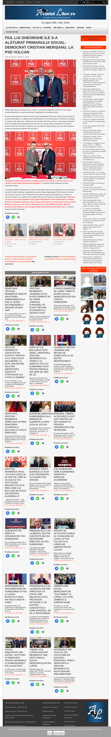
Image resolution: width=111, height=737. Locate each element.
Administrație (25, 27)
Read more (59, 733)
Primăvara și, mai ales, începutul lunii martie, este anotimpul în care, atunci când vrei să (64, 608)
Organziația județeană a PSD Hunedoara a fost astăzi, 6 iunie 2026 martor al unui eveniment (65, 307)
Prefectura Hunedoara (50, 707)
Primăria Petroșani (70, 703)
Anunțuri (80, 27)
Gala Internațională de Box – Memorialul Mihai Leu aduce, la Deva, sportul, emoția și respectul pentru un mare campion (94, 203)
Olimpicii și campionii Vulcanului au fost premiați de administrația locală (94, 121)
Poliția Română (47, 711)
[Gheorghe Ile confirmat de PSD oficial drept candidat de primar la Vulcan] (16, 230)
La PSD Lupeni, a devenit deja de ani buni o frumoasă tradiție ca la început (15, 671)
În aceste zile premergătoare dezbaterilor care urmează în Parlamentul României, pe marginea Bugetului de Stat (39, 619)
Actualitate (11, 27)
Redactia (29, 2)
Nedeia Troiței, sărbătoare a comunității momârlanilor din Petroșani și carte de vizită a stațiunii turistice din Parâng (92, 260)
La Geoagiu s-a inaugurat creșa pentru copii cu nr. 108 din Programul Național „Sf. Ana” (94, 145)
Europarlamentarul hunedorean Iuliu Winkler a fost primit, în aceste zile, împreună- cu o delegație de (40, 430)
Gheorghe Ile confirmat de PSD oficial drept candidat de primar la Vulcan (15, 239)
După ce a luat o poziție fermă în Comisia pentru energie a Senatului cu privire (39, 318)
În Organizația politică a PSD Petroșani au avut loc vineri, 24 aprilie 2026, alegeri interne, (64, 435)
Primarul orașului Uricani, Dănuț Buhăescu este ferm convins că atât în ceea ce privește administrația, (40, 485)
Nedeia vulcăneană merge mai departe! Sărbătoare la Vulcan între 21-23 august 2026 (93, 246)
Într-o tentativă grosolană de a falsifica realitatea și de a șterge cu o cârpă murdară (16, 544)
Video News (69, 27)
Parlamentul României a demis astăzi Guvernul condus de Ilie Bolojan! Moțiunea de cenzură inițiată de (15, 438)
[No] (108, 732)
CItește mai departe (14, 321)
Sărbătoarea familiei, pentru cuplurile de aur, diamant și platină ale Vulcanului (92, 138)
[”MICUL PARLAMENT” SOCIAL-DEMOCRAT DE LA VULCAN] (40, 230)
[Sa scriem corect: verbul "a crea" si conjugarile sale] (87, 320)
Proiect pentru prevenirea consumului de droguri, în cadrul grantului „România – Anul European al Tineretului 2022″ (20, 259)
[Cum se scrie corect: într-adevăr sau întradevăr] (100, 320)
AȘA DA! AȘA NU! (12, 32)
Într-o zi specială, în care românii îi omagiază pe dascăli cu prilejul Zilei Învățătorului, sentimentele (15, 383)
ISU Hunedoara (69, 726)
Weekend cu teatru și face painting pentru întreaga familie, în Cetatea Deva (94, 157)
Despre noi (20, 2)
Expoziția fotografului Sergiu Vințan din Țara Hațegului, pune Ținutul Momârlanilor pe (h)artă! (94, 252)
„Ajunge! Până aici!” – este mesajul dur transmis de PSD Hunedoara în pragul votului (15, 501)
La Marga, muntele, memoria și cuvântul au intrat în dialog (93, 75)
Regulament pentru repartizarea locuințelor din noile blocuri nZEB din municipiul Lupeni (94, 61)
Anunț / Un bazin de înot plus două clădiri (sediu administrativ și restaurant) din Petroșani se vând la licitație (94, 234)
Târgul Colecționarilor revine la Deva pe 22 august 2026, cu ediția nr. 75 (93, 227)
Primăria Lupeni (69, 711)
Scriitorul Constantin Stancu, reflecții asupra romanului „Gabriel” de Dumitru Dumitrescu (94, 132)
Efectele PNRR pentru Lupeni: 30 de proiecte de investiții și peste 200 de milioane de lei (94, 196)
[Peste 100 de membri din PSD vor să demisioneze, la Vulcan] (64, 230)
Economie (47, 27)
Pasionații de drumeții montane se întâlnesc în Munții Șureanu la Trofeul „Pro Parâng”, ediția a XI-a (94, 69)
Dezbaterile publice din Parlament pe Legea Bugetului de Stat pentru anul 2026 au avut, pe (15, 608)
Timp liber (57, 27)
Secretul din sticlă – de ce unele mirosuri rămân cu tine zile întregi (94, 173)
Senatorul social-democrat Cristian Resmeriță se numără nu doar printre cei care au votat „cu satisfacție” (39, 380)
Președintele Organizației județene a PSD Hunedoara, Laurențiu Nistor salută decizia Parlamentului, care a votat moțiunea (64, 367)
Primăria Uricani (69, 721)
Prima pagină (10, 2)
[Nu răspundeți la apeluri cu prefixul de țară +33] (87, 306)
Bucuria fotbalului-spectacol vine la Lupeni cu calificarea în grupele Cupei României (94, 151)
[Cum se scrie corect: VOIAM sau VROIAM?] (87, 333)
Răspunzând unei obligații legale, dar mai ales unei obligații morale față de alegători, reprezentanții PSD (63, 555)
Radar (88, 27)
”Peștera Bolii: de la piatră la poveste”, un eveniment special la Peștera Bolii (94, 189)
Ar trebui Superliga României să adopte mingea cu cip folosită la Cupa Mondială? (94, 178)
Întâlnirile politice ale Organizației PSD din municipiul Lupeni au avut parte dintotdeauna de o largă (40, 671)
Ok (50, 733)
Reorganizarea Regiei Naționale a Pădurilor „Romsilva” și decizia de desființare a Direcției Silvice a (39, 550)
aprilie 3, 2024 (23, 57)
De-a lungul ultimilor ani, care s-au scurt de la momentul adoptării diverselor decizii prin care (16, 316)
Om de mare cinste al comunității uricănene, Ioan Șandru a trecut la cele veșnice (94, 220)
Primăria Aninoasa (70, 707)
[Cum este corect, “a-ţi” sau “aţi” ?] (87, 279)
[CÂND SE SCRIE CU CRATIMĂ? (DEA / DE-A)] (100, 306)
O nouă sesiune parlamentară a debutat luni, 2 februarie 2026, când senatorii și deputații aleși (65, 679)
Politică (36, 27)
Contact (38, 2)
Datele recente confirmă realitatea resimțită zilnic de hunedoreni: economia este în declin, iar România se (64, 485)
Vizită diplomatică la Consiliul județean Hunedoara (93, 241)
